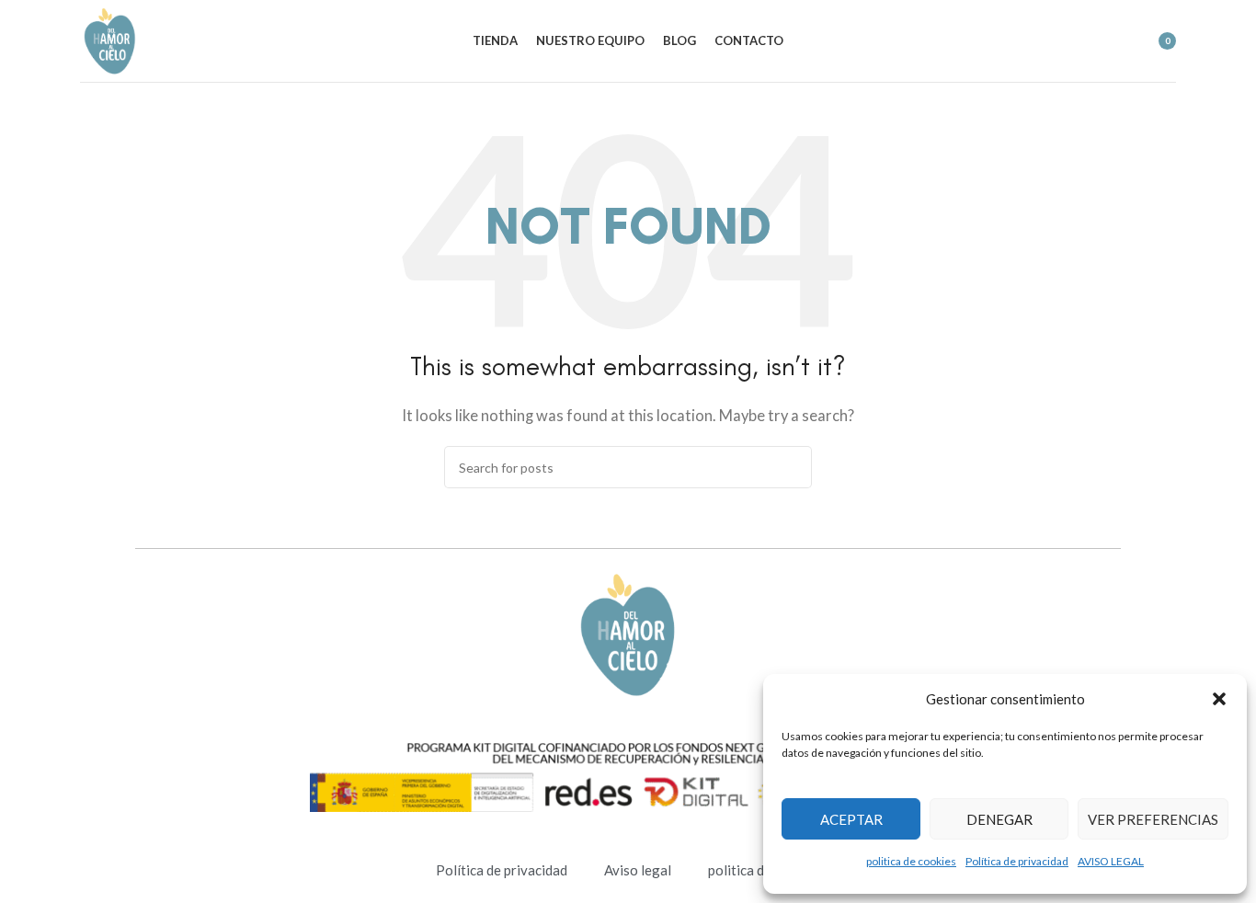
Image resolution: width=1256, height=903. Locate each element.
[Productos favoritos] (1112, 41)
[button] (1219, 699)
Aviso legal (637, 870)
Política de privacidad (1016, 861)
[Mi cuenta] (1046, 41)
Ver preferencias (1153, 819)
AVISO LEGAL (1111, 861)
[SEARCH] (791, 467)
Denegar (999, 819)
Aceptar (851, 819)
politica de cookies (911, 861)
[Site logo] (110, 38)
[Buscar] (1079, 41)
